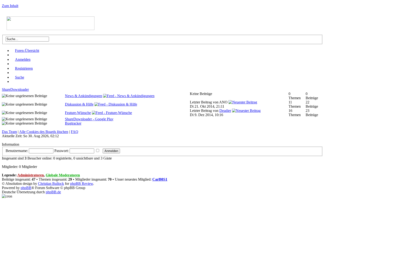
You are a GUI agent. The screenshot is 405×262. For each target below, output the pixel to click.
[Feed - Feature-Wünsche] (112, 113)
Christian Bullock (51, 184)
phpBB (26, 188)
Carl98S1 (159, 179)
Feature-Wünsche (78, 113)
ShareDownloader (15, 89)
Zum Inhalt (10, 6)
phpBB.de (53, 192)
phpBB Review (81, 184)
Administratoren (30, 175)
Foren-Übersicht (27, 51)
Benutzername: (17, 151)
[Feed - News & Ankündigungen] (128, 96)
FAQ (74, 132)
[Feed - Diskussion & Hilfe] (115, 104)
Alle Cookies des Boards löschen (43, 132)
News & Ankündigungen (83, 96)
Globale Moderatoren (63, 175)
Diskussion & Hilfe (79, 104)
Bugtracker (73, 123)
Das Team (9, 132)
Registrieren (24, 68)
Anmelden (22, 59)
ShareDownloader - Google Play (89, 119)
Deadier (225, 111)
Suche (19, 77)
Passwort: (61, 151)
